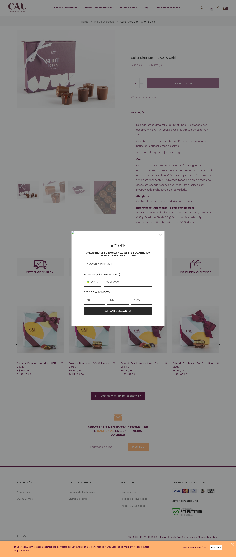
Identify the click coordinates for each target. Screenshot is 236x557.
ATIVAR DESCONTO (118, 311)
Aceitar (216, 547)
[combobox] (92, 282)
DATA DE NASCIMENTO (97, 292)
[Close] (160, 235)
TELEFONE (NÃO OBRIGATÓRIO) (102, 274)
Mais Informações (194, 547)
